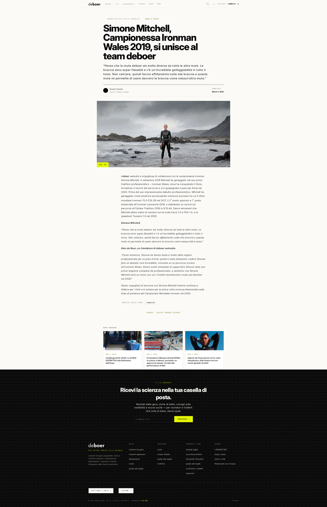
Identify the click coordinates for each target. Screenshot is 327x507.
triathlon (161, 464)
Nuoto (109, 4)
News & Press (152, 19)
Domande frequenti (194, 459)
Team (159, 4)
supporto (190, 473)
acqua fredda (163, 454)
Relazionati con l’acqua (225, 464)
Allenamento (129, 4)
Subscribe (183, 419)
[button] (208, 4)
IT (214, 4)
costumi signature (137, 454)
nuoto (131, 464)
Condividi (151, 303)
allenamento (134, 459)
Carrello (233, 4)
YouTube (235, 501)
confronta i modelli (194, 468)
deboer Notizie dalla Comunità (123, 19)
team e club (220, 459)
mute (159, 449)
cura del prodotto (194, 454)
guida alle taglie (136, 468)
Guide (150, 4)
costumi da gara (136, 449)
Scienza (141, 4)
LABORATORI (221, 449)
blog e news (220, 454)
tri (117, 4)
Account (222, 4)
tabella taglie (192, 449)
